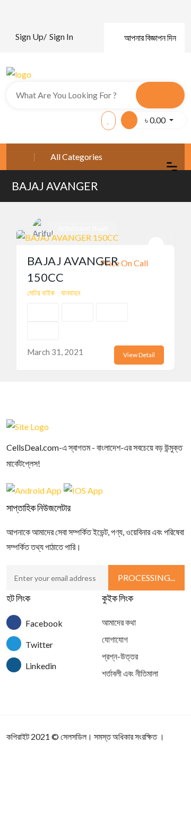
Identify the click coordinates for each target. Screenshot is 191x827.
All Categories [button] (76, 156)
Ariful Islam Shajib (83, 228)
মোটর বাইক (41, 292)
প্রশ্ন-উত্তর (120, 656)
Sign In (61, 36)
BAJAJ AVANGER (55, 185)
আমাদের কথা (119, 622)
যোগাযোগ (115, 639)
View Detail (139, 355)
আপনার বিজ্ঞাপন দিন (150, 37)
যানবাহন (70, 292)
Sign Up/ (31, 36)
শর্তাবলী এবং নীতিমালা (130, 673)
